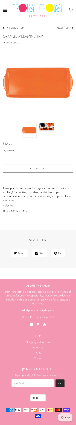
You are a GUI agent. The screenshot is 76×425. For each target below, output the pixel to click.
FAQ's (38, 353)
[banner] (37, 10)
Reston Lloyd (12, 42)
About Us (38, 347)
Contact (38, 358)
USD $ (36, 398)
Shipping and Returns (38, 342)
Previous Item (15, 28)
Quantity (8, 150)
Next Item (63, 28)
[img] (31, 324)
